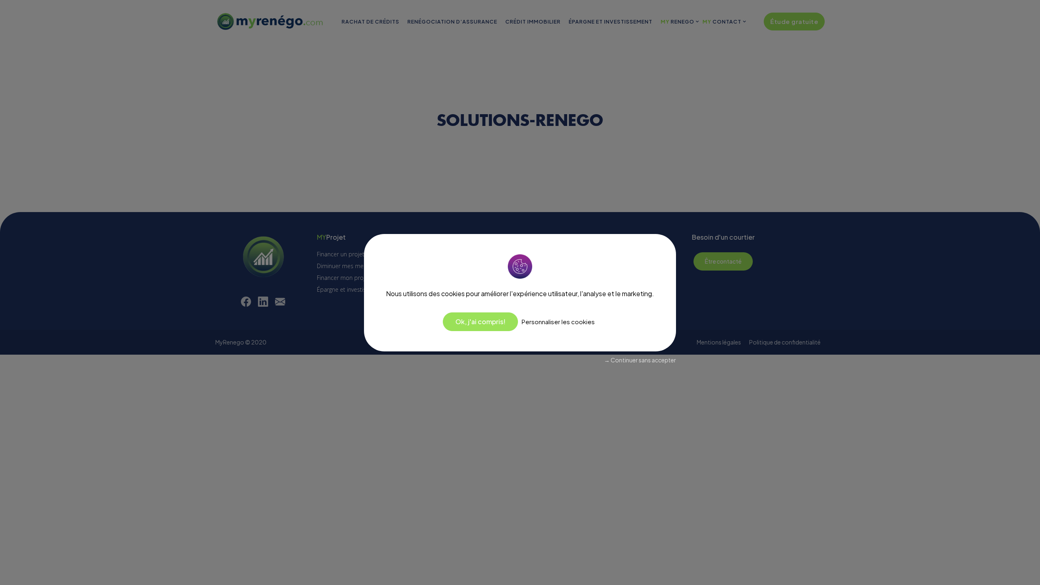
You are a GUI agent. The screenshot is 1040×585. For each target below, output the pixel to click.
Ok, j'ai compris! (480, 321)
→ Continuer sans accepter (640, 360)
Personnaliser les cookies (558, 321)
